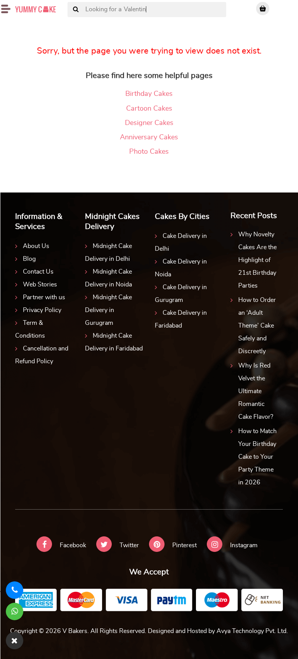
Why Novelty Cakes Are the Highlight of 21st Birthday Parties (257, 260)
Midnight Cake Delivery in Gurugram (108, 310)
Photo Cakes (149, 151)
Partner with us (44, 297)
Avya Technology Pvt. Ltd (251, 631)
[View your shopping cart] (262, 8)
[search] (76, 9)
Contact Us (38, 272)
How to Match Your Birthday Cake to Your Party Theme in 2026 (257, 457)
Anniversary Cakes (149, 137)
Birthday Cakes (149, 93)
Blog (29, 259)
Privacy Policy (42, 310)
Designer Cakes (149, 123)
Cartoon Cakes (149, 108)
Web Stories (40, 284)
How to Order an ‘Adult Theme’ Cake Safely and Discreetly (257, 325)
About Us (36, 246)
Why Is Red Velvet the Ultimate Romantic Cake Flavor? (255, 391)
